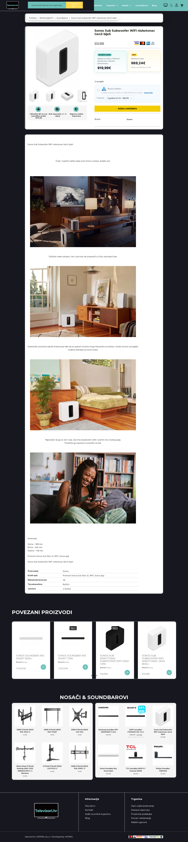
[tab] (91, 675)
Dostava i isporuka (140, 810)
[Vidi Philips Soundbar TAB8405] (163, 755)
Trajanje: (100, 98)
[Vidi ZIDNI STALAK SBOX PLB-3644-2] (25, 716)
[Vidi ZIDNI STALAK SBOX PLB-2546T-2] (79, 752)
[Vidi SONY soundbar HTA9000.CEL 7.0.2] (135, 716)
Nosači (125, 5)
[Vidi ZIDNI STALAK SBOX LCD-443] (79, 716)
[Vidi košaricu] (181, 5)
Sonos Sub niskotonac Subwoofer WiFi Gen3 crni (114, 659)
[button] (83, 32)
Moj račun (90, 806)
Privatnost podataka (141, 814)
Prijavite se (46, 5)
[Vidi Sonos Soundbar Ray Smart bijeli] (108, 755)
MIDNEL (69, 837)
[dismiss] (64, 3)
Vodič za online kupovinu (98, 814)
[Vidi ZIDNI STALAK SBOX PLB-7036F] (52, 716)
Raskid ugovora (139, 822)
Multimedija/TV (46, 18)
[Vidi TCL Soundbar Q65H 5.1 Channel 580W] (135, 755)
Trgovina (110, 5)
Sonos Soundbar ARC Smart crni (72, 657)
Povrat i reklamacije (141, 818)
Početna (32, 18)
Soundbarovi (141, 5)
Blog (154, 5)
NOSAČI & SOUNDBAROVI (94, 697)
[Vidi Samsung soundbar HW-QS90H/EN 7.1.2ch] (108, 716)
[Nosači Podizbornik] (131, 5)
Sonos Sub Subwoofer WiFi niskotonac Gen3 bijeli (153, 659)
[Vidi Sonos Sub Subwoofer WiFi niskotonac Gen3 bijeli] (163, 716)
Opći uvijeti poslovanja (142, 806)
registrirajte (57, 5)
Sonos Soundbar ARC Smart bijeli (30, 657)
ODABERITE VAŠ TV (74, 5)
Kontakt (89, 810)
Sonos (129, 119)
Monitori (98, 5)
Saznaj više (148, 93)
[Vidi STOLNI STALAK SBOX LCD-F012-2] (52, 752)
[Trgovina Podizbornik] (117, 5)
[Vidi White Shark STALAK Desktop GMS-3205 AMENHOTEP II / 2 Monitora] (25, 752)
